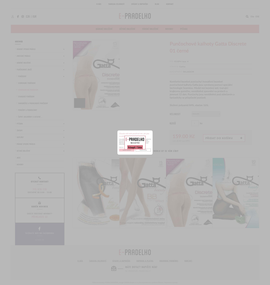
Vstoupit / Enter (135, 147)
